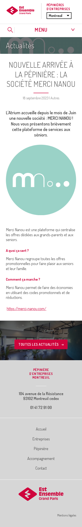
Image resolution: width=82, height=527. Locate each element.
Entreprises (41, 438)
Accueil (41, 429)
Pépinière (41, 448)
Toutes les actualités (38, 344)
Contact (41, 468)
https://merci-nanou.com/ (26, 308)
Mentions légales (66, 515)
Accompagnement (41, 458)
